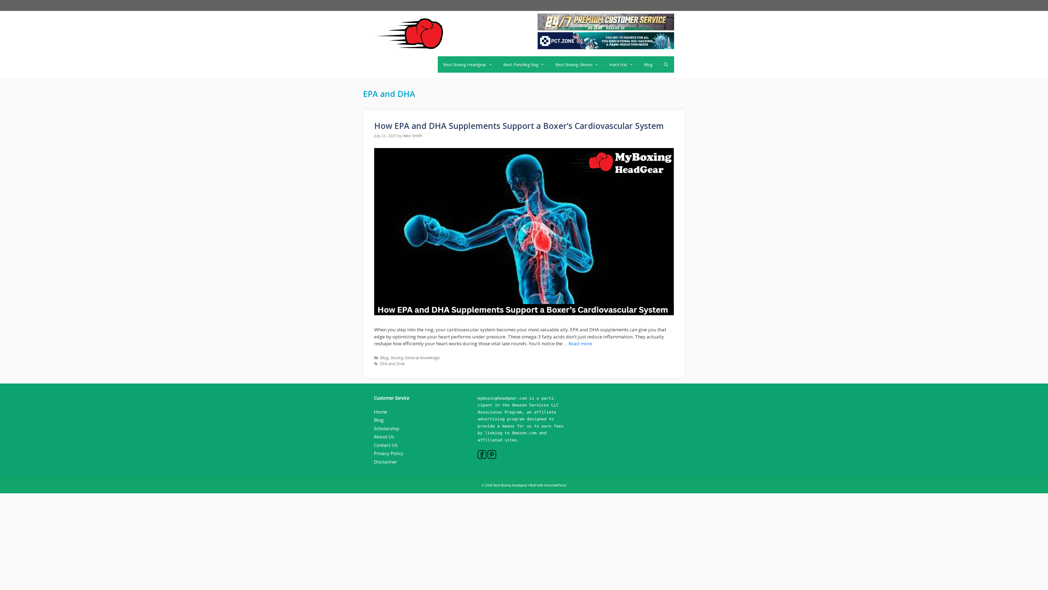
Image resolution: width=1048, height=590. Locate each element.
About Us (384, 436)
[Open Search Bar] (666, 64)
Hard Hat (618, 64)
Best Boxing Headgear (464, 64)
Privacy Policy (388, 453)
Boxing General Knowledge (415, 357)
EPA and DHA (392, 363)
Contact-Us (386, 445)
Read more (580, 343)
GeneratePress (555, 485)
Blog (648, 64)
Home (380, 412)
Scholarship (386, 428)
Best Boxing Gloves (574, 64)
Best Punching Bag (520, 64)
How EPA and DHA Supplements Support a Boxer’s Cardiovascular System (519, 125)
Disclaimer (385, 462)
